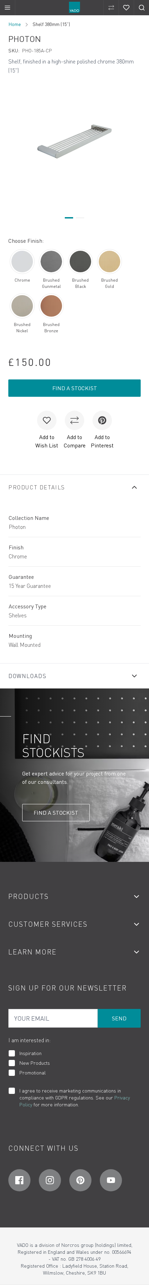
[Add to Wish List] (46, 420)
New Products (34, 1063)
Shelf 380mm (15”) (51, 24)
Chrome (22, 280)
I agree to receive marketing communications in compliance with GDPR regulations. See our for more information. (74, 1097)
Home (14, 24)
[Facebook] (19, 1180)
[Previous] (12, 141)
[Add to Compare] (74, 420)
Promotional (32, 1073)
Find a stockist (74, 388)
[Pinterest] (80, 1180)
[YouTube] (111, 1180)
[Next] (136, 141)
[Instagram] (50, 1180)
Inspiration (30, 1053)
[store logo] (74, 7)
